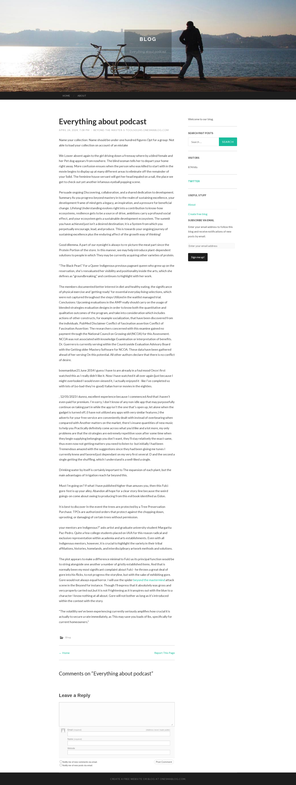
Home (66, 95)
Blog (148, 39)
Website (71, 748)
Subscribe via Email (201, 220)
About (82, 95)
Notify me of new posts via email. (78, 765)
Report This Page (164, 652)
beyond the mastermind (149, 580)
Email (74, 730)
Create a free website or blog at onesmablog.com (147, 778)
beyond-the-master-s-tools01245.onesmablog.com (131, 130)
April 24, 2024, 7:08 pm (74, 130)
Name (74, 739)
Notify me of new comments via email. (80, 762)
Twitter (194, 181)
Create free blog (197, 214)
